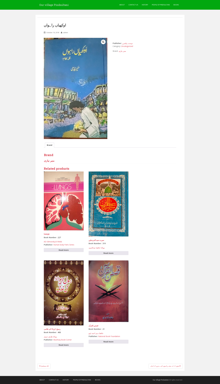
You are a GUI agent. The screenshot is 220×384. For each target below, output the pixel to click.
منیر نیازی (122, 51)
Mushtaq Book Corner (62, 340)
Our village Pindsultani (54, 4)
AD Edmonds (49, 241)
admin (65, 32)
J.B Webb (58, 241)
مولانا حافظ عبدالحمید (97, 248)
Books (176, 5)
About (122, 5)
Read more (64, 250)
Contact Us (133, 5)
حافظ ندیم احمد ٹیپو (96, 333)
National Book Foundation (109, 336)
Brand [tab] (49, 145)
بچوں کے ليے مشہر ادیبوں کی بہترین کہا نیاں (165, 366)
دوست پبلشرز (127, 43)
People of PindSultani (161, 5)
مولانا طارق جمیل (50, 336)
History (145, 5)
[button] (103, 42)
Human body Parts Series (63, 244)
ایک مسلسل (44, 366)
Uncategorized (127, 46)
